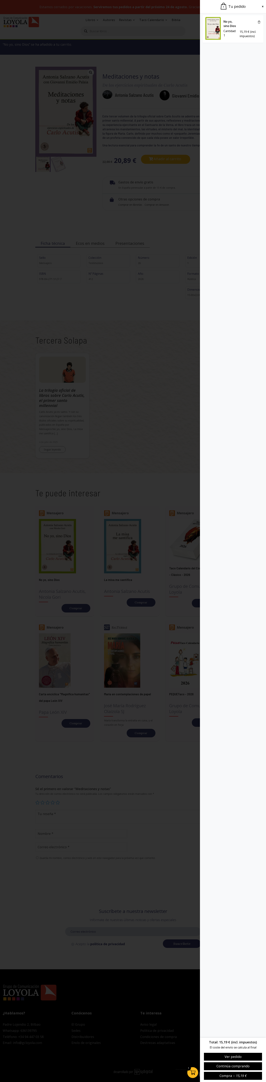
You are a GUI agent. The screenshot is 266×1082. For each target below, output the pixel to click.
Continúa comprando (233, 1066)
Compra (233, 1075)
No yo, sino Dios (229, 24)
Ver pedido (233, 1056)
